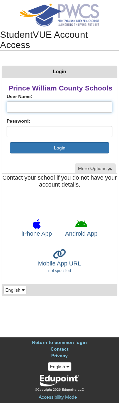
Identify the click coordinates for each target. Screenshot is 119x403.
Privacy (59, 355)
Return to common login (59, 342)
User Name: (19, 96)
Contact (59, 349)
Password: (18, 121)
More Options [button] (93, 168)
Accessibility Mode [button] (58, 397)
